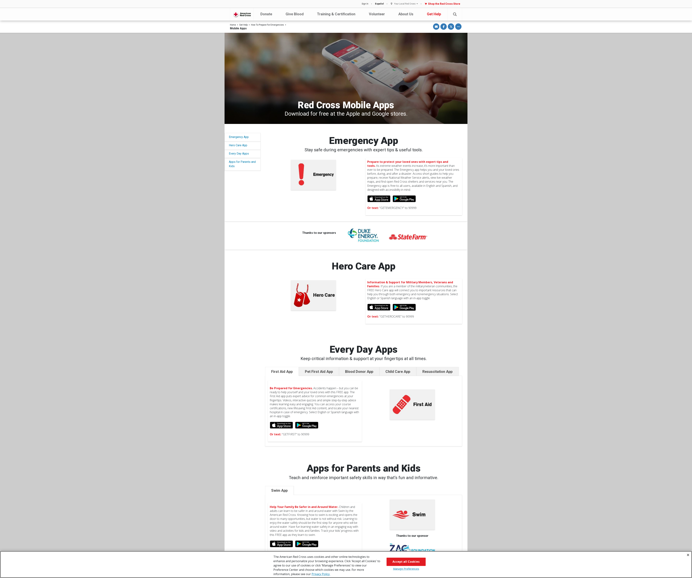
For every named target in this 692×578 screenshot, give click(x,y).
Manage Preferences (406, 568)
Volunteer (377, 14)
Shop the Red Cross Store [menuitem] (444, 4)
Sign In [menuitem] (365, 4)
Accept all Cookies (406, 562)
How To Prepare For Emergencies (267, 25)
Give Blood (295, 14)
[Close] (688, 555)
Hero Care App (238, 145)
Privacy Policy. (321, 574)
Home (233, 25)
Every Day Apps (239, 153)
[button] (455, 14)
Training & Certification (336, 14)
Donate (266, 14)
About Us (405, 14)
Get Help (434, 14)
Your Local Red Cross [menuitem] (405, 4)
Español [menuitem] (379, 4)
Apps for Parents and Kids (242, 164)
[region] (346, 564)
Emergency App (239, 137)
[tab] (282, 371)
